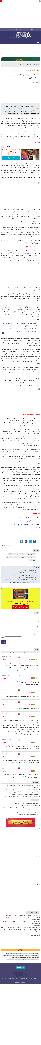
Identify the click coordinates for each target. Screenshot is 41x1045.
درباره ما (17, 29)
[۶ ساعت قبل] (35, 923)
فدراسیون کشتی (11, 557)
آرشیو (12, 29)
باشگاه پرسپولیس (31, 554)
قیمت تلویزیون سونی (17, 953)
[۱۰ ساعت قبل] (35, 918)
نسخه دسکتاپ (20, 967)
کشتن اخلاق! (34, 78)
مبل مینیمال (9, 953)
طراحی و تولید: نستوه (19, 982)
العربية (35, 29)
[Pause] (23, 159)
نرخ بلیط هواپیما (19, 959)
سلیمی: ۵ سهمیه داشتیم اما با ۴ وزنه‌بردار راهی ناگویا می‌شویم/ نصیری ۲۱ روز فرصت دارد (19, 796)
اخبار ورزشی (29, 64)
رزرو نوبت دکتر (10, 959)
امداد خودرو (26, 959)
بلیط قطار (28, 957)
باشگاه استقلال (20, 554)
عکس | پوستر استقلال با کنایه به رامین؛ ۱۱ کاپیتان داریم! (26, 803)
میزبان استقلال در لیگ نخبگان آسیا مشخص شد (28, 814)
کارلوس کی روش (21, 557)
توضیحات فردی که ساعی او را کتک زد (26, 573)
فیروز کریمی (32, 560)
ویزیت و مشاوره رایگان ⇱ (20, 607)
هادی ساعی (12, 554)
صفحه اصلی (36, 64)
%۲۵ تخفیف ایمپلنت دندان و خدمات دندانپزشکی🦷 (20, 601)
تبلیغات (14, 29)
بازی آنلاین (25, 953)
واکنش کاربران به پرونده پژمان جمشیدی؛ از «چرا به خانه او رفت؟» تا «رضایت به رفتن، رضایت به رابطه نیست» (17, 917)
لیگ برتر (22, 64)
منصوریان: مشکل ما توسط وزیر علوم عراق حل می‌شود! (26, 812)
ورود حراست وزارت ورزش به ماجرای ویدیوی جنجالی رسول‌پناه (21, 582)
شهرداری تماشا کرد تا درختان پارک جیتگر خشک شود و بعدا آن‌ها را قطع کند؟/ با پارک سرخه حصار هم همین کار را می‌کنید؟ (16, 928)
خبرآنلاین (20, 35)
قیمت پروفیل (22, 957)
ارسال (3, 642)
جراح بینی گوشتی (35, 955)
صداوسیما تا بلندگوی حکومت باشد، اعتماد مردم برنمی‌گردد (18, 922)
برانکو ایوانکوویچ (31, 557)
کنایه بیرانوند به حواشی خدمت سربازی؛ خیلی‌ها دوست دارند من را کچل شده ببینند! (20, 790)
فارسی (39, 29)
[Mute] (25, 159)
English (32, 29)
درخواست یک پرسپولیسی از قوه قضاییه (26, 577)
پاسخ (4, 659)
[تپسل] (2, 57)
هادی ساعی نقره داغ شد (29, 570)
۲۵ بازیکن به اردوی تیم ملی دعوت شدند (29, 805)
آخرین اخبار (36, 782)
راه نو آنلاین (31, 953)
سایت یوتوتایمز (15, 957)
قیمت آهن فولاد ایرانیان (18, 955)
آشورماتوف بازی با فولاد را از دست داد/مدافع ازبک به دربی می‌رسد (24, 792)
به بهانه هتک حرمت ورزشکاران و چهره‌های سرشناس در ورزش (25, 75)
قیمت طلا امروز (35, 957)
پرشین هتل (27, 955)
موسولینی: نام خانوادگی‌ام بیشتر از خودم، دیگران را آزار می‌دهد (25, 794)
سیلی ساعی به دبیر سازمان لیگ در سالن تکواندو (27, 517)
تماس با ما (21, 29)
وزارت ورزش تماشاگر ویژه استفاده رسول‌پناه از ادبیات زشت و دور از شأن (19, 580)
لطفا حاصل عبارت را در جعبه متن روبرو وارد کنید (28, 635)
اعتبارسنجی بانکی (7, 955)
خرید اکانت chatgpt (34, 959)
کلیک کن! (11, 158)
